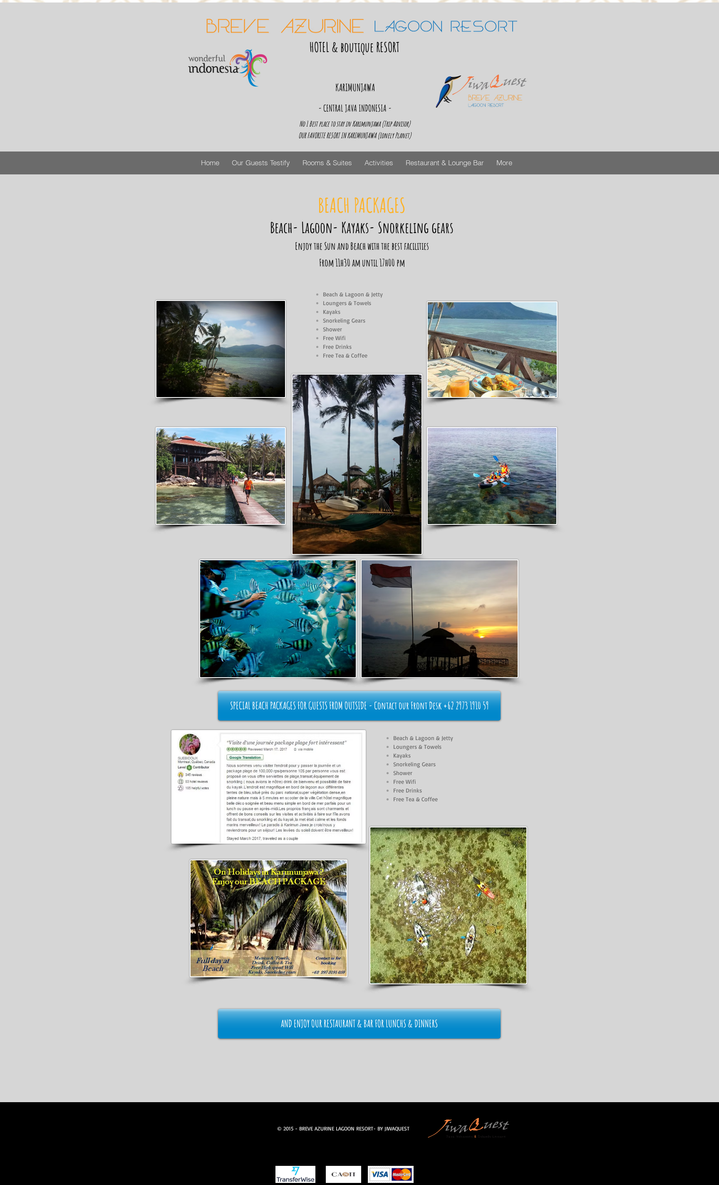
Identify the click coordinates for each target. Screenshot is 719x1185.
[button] (359, 705)
